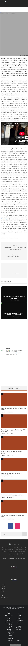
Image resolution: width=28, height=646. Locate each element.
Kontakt (5, 558)
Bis (2, 595)
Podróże (11, 635)
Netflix (16, 237)
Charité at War (5, 237)
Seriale (11, 41)
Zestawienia (9, 622)
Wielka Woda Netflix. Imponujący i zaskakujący (12, 495)
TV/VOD (19, 622)
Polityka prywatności (20, 558)
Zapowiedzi (19, 629)
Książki (3, 588)
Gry (2, 593)
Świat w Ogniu (4, 219)
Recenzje (9, 620)
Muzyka (3, 584)
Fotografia (11, 640)
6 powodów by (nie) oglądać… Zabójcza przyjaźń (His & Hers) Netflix (13, 430)
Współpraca (11, 558)
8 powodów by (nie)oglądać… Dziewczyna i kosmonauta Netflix (11, 473)
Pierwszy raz (9, 615)
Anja (8, 41)
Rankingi (9, 617)
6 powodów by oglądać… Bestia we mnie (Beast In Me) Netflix (14, 408)
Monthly (11, 633)
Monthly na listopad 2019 (13, 255)
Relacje (9, 618)
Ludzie (11, 637)
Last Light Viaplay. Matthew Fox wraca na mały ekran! (12, 516)
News (9, 613)
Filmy (2, 591)
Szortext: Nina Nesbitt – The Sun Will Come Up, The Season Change (15, 247)
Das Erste (12, 237)
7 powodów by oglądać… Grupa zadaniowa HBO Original (12, 452)
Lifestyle (11, 632)
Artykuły (9, 612)
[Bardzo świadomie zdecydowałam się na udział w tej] (14, 376)
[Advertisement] (14, 336)
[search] (24, 534)
